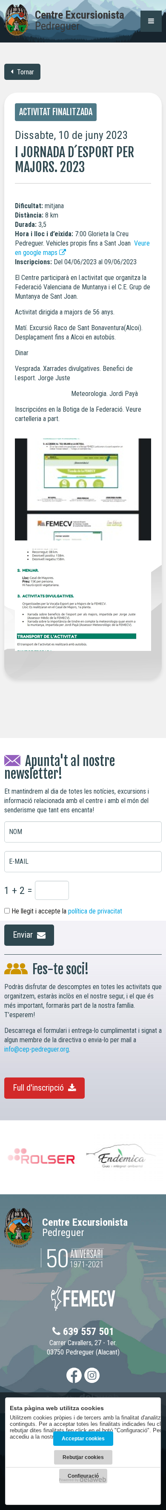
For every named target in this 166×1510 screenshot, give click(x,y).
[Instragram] (92, 1375)
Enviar (24, 935)
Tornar (24, 72)
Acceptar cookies (83, 1439)
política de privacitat (95, 911)
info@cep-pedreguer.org (36, 1049)
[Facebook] (74, 1375)
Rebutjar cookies (83, 1457)
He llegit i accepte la (66, 911)
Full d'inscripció (39, 1088)
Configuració (83, 1476)
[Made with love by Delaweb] (82, 1479)
